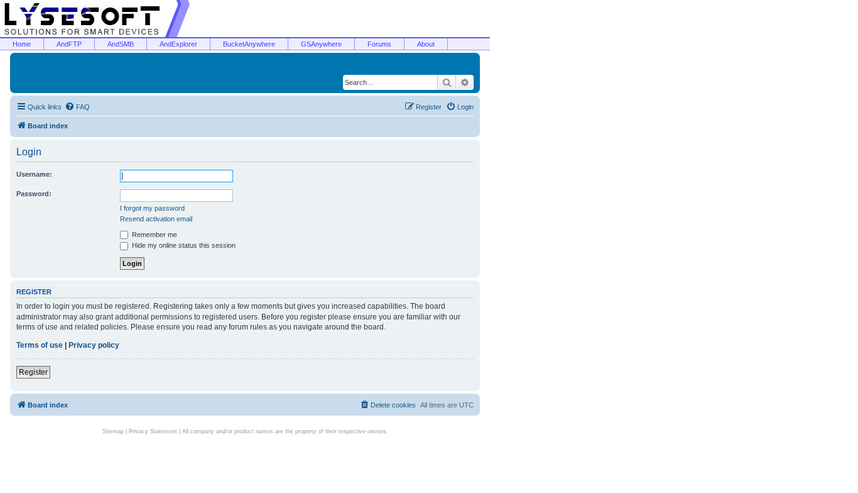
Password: (34, 193)
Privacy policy (93, 345)
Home (22, 44)
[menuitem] (77, 106)
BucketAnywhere (249, 44)
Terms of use (39, 345)
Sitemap (113, 431)
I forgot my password (152, 208)
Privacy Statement (153, 431)
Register (33, 372)
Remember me (153, 234)
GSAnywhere (321, 44)
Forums (379, 44)
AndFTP (69, 44)
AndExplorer (178, 44)
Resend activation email (156, 219)
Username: (34, 174)
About (426, 44)
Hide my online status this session (183, 245)
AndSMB (120, 44)
